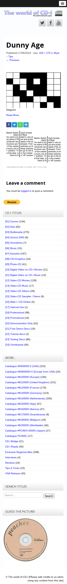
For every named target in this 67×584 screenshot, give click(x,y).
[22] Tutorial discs (15, 334)
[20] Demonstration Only (19, 323)
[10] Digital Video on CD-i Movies (23, 269)
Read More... (13, 115)
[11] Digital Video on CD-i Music (23, 275)
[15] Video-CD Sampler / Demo (22, 296)
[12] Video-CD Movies (17, 280)
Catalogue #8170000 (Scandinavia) (25, 414)
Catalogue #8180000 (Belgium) (23, 419)
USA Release (12, 473)
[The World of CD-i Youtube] (58, 22)
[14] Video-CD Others (17, 291)
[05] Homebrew (14, 242)
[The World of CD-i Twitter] (42, 22)
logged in (26, 190)
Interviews (11, 457)
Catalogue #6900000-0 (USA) (22, 366)
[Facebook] (8, 124)
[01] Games (11, 221)
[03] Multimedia (14, 232)
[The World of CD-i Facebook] (50, 22)
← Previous (12, 60)
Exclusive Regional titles (18, 452)
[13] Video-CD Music (16, 285)
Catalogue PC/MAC (16, 435)
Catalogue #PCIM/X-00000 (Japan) (25, 430)
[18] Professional (14, 312)
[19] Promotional (14, 317)
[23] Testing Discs (15, 339)
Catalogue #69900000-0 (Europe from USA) (30, 371)
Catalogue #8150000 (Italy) (20, 403)
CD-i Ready (11, 446)
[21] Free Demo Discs (17, 328)
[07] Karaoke (12, 253)
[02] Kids (10, 226)
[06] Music (11, 248)
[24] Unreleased (14, 344)
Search (49, 496)
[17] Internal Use (14, 307)
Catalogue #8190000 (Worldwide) (24, 425)
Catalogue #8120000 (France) (22, 387)
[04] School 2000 (14, 237)
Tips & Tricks (12, 468)
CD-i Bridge (11, 441)
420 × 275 (45, 52)
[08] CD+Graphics (15, 258)
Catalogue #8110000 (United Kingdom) (27, 382)
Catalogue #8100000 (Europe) (22, 377)
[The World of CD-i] (33, 13)
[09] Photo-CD (13, 264)
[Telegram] (25, 124)
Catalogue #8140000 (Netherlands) (25, 398)
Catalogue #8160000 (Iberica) (22, 409)
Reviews (10, 462)
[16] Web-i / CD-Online (18, 301)
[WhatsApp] (20, 124)
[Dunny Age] (33, 90)
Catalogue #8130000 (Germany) (23, 393)
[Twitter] (14, 124)
